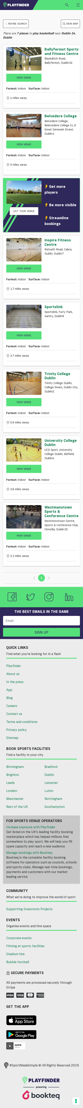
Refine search (17, 23)
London (11, 791)
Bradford (51, 767)
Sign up (41, 632)
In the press (15, 682)
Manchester (14, 799)
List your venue (24, 211)
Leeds (10, 783)
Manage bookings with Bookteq (29, 853)
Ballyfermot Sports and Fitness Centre (62, 51)
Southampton (55, 807)
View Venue (24, 77)
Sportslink (54, 306)
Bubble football (17, 962)
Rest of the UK (17, 807)
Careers (11, 706)
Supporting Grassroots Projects (29, 909)
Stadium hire (15, 954)
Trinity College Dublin (57, 375)
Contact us (14, 714)
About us (13, 674)
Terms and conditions (21, 722)
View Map (72, 23)
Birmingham (15, 767)
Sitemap (12, 738)
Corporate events (19, 938)
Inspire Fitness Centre (58, 242)
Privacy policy (16, 730)
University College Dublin (61, 442)
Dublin (49, 775)
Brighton (12, 775)
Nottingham (53, 799)
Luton (49, 791)
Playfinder (13, 666)
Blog (9, 698)
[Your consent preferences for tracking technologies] (76, 1101)
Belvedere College (61, 115)
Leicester (51, 783)
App (9, 690)
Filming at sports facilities (25, 946)
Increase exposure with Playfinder (30, 827)
